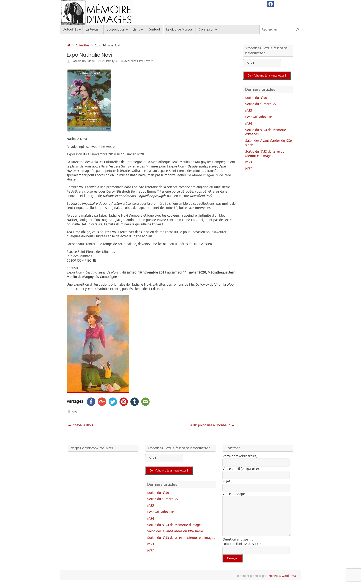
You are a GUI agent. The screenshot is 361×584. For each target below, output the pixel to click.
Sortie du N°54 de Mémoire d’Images (174, 525)
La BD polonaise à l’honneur (210, 425)
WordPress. (289, 576)
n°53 (248, 162)
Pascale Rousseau (83, 61)
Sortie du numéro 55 (260, 104)
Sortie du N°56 (256, 98)
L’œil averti (146, 61)
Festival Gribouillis (258, 117)
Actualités (82, 45)
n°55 (248, 111)
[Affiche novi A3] (89, 131)
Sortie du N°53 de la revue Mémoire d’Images (264, 154)
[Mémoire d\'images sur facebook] (270, 4)
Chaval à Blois (82, 425)
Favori (75, 412)
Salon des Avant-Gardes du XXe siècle (175, 531)
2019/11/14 (110, 61)
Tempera (272, 576)
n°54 (248, 123)
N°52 (249, 169)
